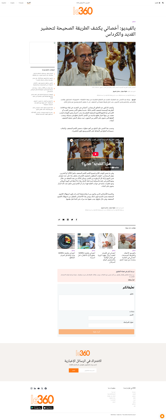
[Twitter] (42, 388)
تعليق (131, 294)
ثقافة (134, 398)
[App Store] (48, 407)
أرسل (73, 370)
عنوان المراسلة (128, 322)
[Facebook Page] (46, 388)
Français (21, 3)
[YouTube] (39, 388)
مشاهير (134, 404)
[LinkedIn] (35, 388)
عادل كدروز (116, 91)
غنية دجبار (124, 91)
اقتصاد (134, 394)
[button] (162, 416)
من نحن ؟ (113, 392)
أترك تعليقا (96, 332)
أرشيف (113, 402)
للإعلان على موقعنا (111, 396)
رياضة (134, 402)
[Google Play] (36, 407)
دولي (135, 406)
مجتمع (134, 21)
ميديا (134, 400)
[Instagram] (31, 388)
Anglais (12, 3)
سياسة (134, 392)
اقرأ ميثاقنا (131, 280)
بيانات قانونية (112, 398)
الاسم (131, 315)
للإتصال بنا (113, 400)
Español (4, 3)
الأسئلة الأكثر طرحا (111, 394)
